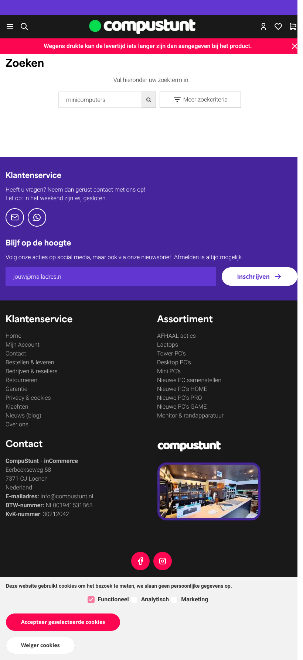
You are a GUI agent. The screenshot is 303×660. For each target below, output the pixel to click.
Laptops (167, 344)
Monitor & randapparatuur (190, 415)
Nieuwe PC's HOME (182, 388)
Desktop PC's (174, 362)
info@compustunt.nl (67, 496)
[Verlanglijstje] (278, 26)
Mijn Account (23, 344)
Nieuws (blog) (23, 415)
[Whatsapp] (37, 217)
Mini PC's (169, 371)
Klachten (17, 406)
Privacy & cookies (28, 397)
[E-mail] (15, 217)
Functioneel (113, 599)
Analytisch (155, 599)
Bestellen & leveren (30, 362)
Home (13, 335)
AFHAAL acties (176, 335)
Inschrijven (253, 276)
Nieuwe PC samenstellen (189, 380)
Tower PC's (171, 353)
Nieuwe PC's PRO (179, 397)
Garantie (16, 388)
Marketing (194, 599)
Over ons (17, 424)
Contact (16, 353)
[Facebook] (140, 561)
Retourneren (21, 380)
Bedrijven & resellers (32, 371)
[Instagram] (162, 561)
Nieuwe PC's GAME (182, 406)
